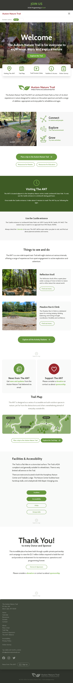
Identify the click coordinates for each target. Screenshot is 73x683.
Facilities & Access (51, 73)
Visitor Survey (63, 73)
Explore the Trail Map (50, 440)
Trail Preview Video (36, 73)
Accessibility (36, 499)
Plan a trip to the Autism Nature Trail (35, 157)
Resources (5, 617)
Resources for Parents (25, 164)
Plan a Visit (6, 628)
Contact (5, 622)
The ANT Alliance (8, 635)
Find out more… (47, 289)
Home (4, 612)
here (43, 8)
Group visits (36, 512)
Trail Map (22, 73)
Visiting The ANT (9, 73)
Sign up (24, 664)
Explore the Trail (36, 56)
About (4, 625)
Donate (4, 619)
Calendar (20, 229)
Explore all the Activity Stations (35, 339)
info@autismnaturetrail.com (11, 652)
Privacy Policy (6, 641)
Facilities (36, 492)
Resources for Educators (47, 164)
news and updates (17, 381)
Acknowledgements (48, 679)
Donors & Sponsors (36, 567)
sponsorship (60, 384)
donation (60, 381)
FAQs (36, 505)
